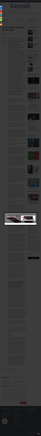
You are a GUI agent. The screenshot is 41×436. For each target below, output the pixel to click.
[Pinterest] (1, 11)
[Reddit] (1, 13)
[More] (1, 24)
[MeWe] (1, 16)
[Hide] (0, 26)
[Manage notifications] (38, 434)
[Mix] (1, 18)
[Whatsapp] (1, 20)
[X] (1, 22)
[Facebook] (1, 7)
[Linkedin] (1, 9)
